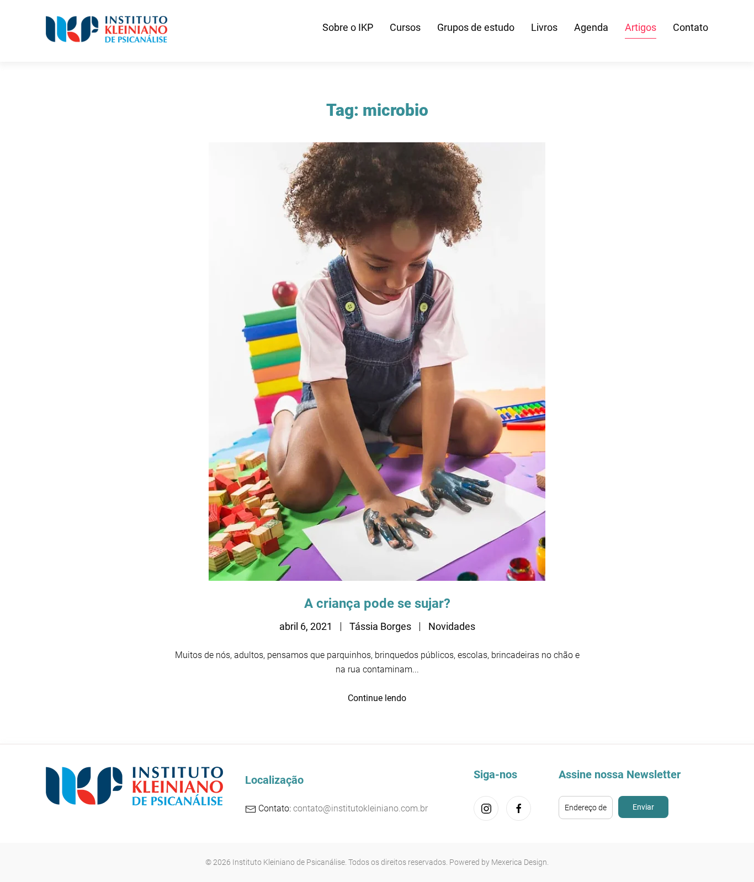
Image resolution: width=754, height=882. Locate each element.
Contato (690, 27)
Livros (544, 27)
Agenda (591, 27)
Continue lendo (377, 698)
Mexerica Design (519, 862)
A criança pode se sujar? (377, 603)
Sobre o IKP (347, 27)
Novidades (451, 626)
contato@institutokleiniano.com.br (360, 808)
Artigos (640, 27)
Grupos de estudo (475, 27)
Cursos (405, 27)
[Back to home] (109, 27)
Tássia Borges (380, 626)
